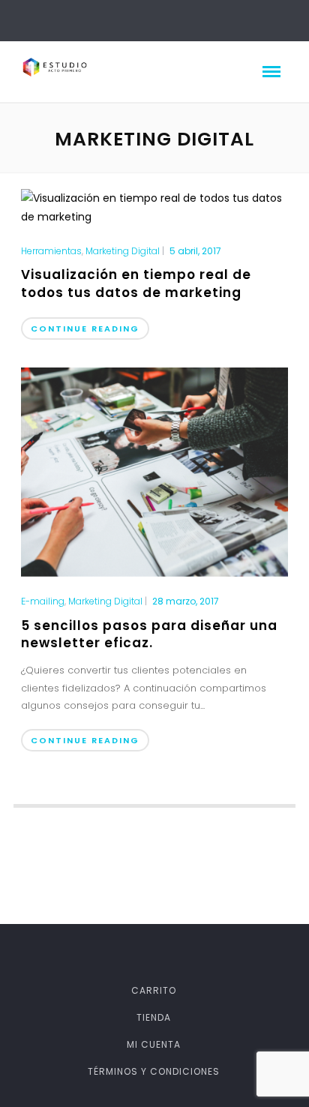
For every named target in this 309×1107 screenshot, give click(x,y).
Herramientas (51, 251)
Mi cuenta (154, 1044)
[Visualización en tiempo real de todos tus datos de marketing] (154, 206)
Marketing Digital (123, 251)
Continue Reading (85, 328)
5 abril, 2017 (195, 250)
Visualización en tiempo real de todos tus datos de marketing (136, 284)
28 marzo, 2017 (185, 601)
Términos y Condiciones (154, 1071)
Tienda (153, 1017)
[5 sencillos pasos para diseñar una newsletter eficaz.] (154, 471)
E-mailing (42, 602)
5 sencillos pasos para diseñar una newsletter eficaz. (149, 634)
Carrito (153, 990)
